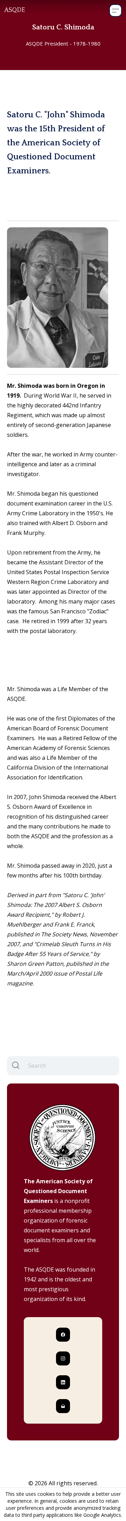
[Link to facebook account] (63, 1335)
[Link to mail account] (63, 1406)
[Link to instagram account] (63, 1358)
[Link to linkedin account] (63, 1382)
